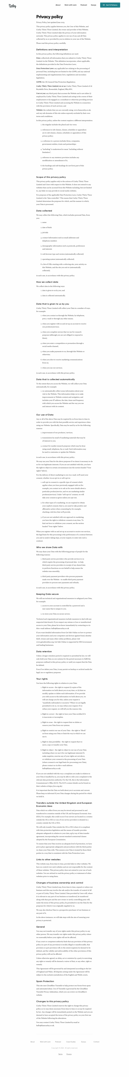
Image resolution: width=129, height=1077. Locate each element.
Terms (60, 1054)
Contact (96, 1042)
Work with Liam (70, 5)
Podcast (84, 5)
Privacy (69, 1054)
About (58, 5)
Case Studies (71, 1042)
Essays (93, 5)
